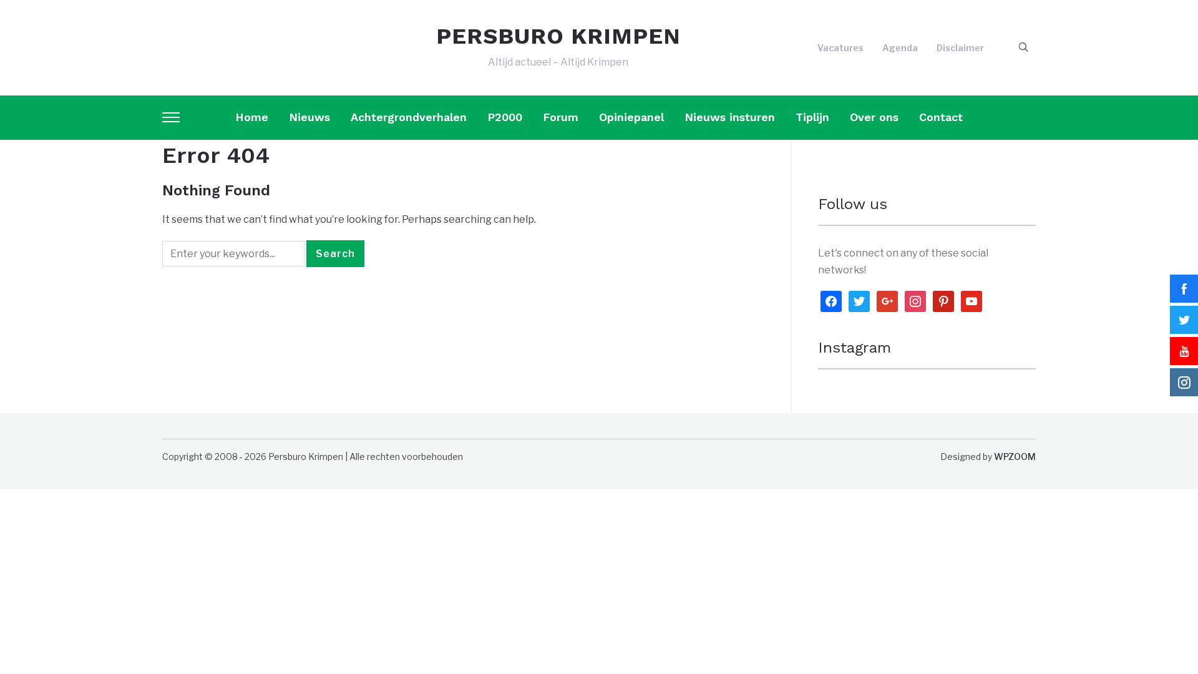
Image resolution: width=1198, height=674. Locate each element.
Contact (941, 117)
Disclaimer (960, 47)
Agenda (900, 47)
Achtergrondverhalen (409, 117)
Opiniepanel (631, 117)
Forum (560, 117)
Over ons (874, 117)
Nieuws (309, 117)
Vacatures (840, 47)
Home (251, 117)
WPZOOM (1015, 456)
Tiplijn (812, 117)
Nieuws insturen (729, 117)
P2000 (504, 117)
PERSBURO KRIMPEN (558, 36)
